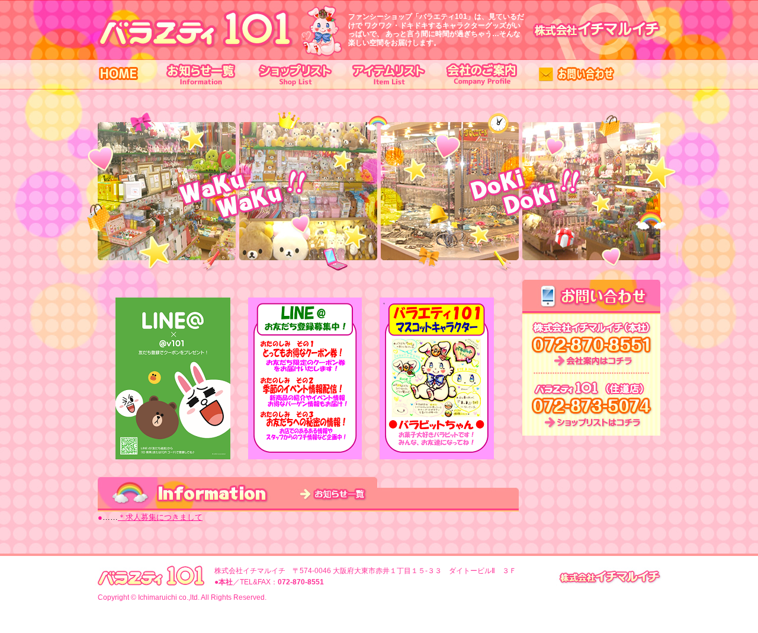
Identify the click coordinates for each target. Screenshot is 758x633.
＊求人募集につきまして (160, 517)
